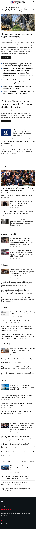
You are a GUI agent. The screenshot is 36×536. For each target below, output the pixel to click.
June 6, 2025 (15, 472)
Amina (15, 138)
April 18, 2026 (15, 207)
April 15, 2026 (23, 413)
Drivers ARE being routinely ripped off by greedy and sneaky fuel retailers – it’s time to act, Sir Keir (18, 446)
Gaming (26, 461)
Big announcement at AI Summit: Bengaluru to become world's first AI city (17, 368)
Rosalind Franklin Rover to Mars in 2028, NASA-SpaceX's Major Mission (22, 350)
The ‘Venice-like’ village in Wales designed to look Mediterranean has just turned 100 (16, 396)
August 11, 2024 (15, 246)
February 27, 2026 (15, 362)
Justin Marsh (6, 40)
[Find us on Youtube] (6, 524)
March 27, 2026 (15, 228)
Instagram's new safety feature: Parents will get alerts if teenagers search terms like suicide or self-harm (17, 360)
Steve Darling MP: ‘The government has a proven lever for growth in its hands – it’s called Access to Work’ (18, 82)
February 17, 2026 (27, 368)
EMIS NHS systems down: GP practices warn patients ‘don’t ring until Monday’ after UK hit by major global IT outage (17, 336)
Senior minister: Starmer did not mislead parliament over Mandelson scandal (21, 203)
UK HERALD (17, 506)
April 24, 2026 (16, 40)
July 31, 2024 (22, 285)
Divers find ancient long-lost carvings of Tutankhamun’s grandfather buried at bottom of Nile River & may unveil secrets (17, 291)
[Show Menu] (2, 2)
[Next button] (33, 9)
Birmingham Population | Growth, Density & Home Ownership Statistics (16, 477)
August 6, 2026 (16, 146)
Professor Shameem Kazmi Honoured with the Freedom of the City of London (17, 104)
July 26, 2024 (29, 293)
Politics (5, 29)
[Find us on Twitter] (4, 524)
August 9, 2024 (15, 258)
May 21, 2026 (15, 110)
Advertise (4, 515)
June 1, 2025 (25, 478)
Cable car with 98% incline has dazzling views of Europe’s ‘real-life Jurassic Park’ (22, 387)
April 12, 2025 (17, 484)
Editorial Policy (19, 513)
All (22, 461)
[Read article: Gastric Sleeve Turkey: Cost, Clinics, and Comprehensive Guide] (5, 313)
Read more (7, 57)
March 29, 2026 (8, 216)
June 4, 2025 (15, 322)
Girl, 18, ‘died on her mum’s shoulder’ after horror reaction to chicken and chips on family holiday (17, 328)
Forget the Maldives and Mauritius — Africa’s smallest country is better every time (16, 404)
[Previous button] (2, 9)
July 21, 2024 (10, 301)
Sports (32, 461)
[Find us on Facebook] (1, 524)
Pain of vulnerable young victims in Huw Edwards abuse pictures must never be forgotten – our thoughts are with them (17, 438)
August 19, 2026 (23, 138)
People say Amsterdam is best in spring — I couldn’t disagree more (16, 412)
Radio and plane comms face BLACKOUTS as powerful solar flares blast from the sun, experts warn (17, 299)
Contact (28, 513)
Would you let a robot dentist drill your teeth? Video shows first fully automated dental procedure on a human (17, 284)
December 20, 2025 (16, 316)
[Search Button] (34, 2)
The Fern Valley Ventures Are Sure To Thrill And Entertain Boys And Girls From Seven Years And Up (17, 9)
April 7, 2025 (14, 490)
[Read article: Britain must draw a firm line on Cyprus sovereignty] (18, 22)
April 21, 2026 (6, 399)
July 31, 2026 (12, 153)
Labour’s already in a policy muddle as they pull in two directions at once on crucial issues (17, 453)
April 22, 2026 (16, 192)
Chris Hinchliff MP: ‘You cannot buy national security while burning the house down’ (18, 75)
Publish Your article (6, 513)
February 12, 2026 (12, 375)
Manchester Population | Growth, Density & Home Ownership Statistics (21, 468)
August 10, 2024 (16, 278)
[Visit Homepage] (18, 2)
